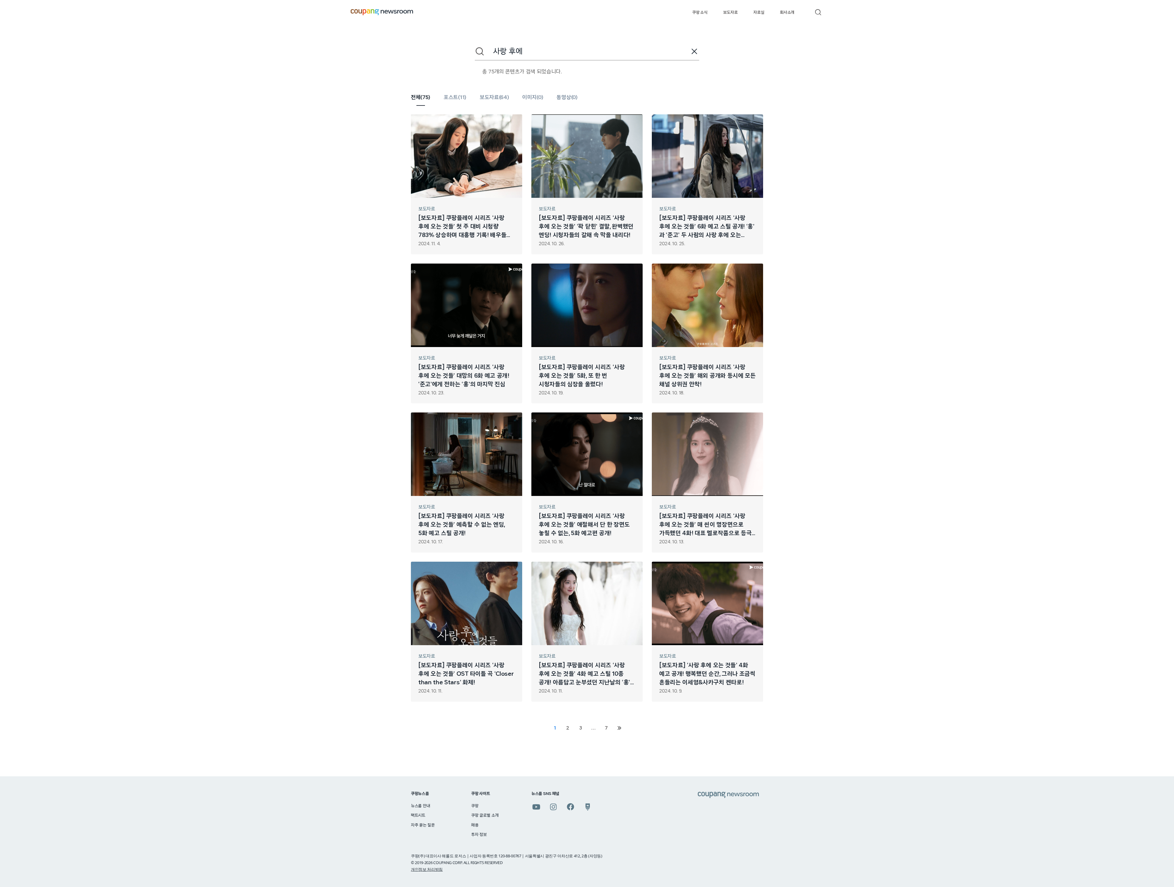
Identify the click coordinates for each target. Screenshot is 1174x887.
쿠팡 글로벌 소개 (484, 815)
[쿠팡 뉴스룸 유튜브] (536, 807)
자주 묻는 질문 (423, 825)
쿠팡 (474, 806)
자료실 (758, 12)
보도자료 (730, 12)
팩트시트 (418, 815)
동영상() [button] (566, 97)
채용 (474, 825)
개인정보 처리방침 (427, 869)
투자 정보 (479, 835)
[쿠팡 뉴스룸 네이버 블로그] (588, 807)
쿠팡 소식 (699, 12)
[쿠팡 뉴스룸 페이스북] (570, 807)
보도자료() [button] (494, 97)
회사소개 (787, 12)
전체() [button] (420, 97)
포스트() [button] (455, 97)
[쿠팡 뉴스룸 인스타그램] (553, 807)
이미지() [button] (532, 97)
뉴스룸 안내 (420, 806)
